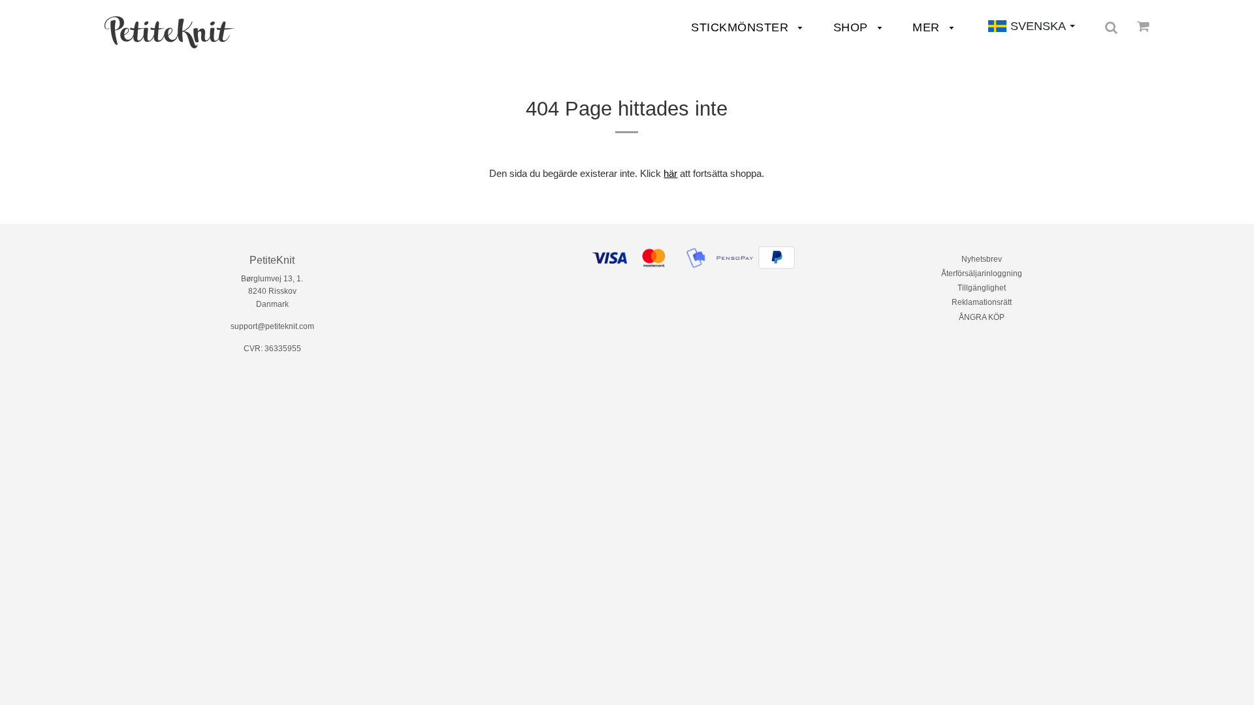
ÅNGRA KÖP (982, 317)
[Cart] (1143, 26)
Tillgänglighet (981, 287)
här (670, 173)
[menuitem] (169, 32)
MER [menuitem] (927, 27)
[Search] (1111, 27)
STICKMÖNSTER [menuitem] (741, 27)
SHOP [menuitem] (852, 27)
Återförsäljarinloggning (981, 273)
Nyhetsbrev (981, 259)
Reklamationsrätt (982, 302)
